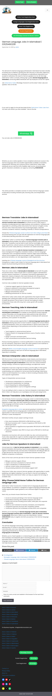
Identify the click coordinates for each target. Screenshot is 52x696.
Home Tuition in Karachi (9, 607)
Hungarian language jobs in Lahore (12, 409)
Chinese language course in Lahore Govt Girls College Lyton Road (28, 233)
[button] (26, 652)
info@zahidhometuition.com (23, 627)
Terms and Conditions (8, 675)
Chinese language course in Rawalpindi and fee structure (28, 260)
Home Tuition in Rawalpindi (10, 614)
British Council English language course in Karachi (23, 349)
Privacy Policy (6, 671)
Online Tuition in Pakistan (9, 634)
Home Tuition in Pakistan (9, 632)
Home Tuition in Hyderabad (10, 623)
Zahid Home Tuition (10, 83)
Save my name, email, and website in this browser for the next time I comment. (24, 595)
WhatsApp (34, 658)
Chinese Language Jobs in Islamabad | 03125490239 (19, 559)
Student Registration (21, 658)
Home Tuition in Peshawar (9, 617)
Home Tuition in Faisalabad (10, 621)
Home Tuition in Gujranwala (10, 641)
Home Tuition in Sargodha (9, 639)
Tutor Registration (21, 663)
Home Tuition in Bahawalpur (10, 645)
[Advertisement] (26, 60)
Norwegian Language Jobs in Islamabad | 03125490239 (20, 557)
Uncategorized (8, 555)
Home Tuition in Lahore (8, 610)
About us (4, 673)
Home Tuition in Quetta (9, 648)
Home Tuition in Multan (8, 619)
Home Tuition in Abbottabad (10, 643)
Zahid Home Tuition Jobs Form (40, 107)
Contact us (5, 668)
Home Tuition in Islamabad (10, 612)
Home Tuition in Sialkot (8, 636)
